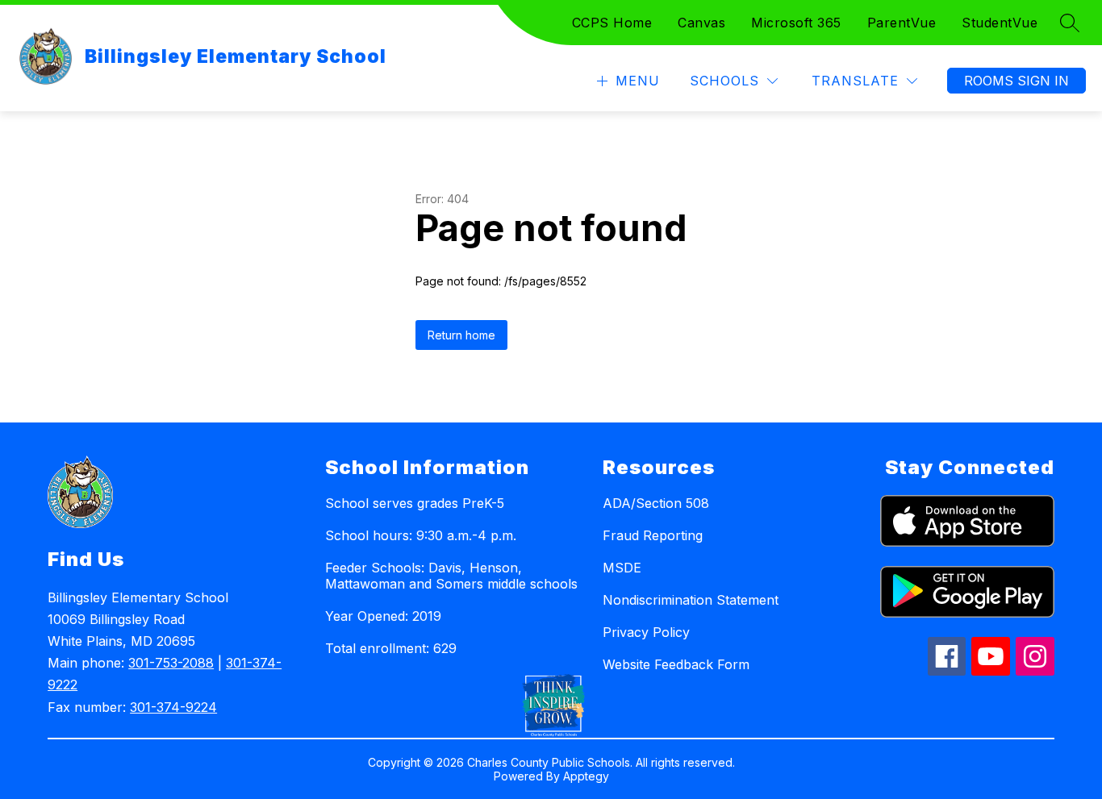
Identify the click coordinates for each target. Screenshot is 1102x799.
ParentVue (902, 23)
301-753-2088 (171, 663)
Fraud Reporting (653, 535)
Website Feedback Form (676, 664)
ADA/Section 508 (656, 503)
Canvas (701, 23)
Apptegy (586, 776)
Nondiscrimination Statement (690, 600)
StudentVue (999, 23)
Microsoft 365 (796, 23)
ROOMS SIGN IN (1016, 81)
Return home (461, 335)
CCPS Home (612, 23)
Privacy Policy (646, 632)
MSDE (622, 568)
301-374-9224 (173, 707)
